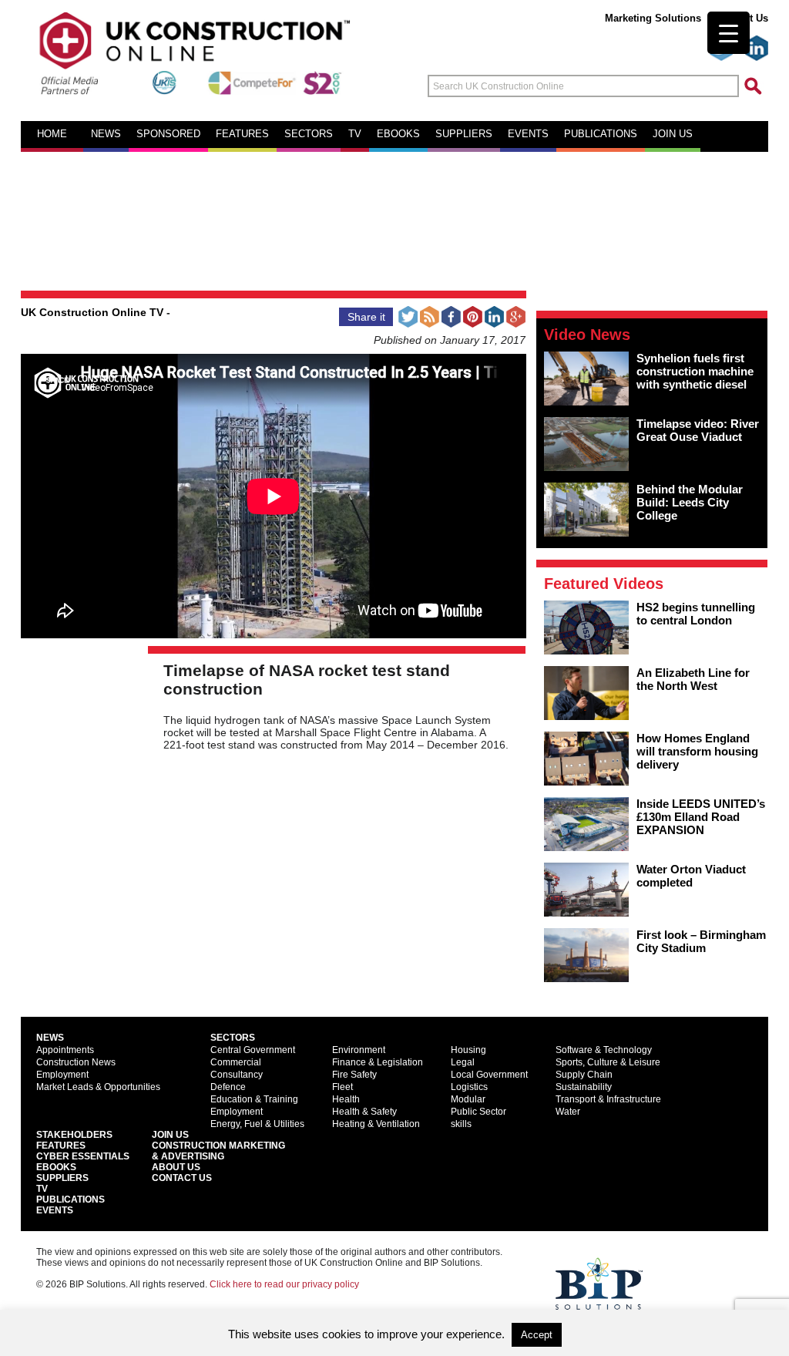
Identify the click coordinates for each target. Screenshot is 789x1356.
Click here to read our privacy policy (284, 1284)
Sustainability (584, 1087)
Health (346, 1099)
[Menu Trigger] (728, 33)
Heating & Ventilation (376, 1124)
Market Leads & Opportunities (98, 1087)
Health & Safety (364, 1111)
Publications (600, 134)
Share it (366, 317)
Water (568, 1111)
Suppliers (463, 134)
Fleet (342, 1087)
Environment (358, 1050)
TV (354, 134)
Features (242, 134)
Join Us (170, 1134)
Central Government (252, 1050)
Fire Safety (354, 1074)
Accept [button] (536, 1335)
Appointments (65, 1050)
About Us (176, 1167)
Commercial (235, 1062)
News (106, 134)
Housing (468, 1050)
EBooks (56, 1167)
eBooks (398, 134)
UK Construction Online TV (92, 312)
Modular (468, 1099)
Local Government (489, 1074)
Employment (62, 1074)
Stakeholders (74, 1134)
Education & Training (254, 1099)
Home (52, 134)
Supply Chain (584, 1074)
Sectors (308, 134)
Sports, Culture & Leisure (608, 1062)
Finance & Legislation (377, 1062)
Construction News (76, 1062)
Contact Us (182, 1178)
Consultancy (236, 1074)
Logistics (469, 1087)
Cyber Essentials (82, 1156)
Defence (228, 1087)
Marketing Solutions (653, 18)
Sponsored (168, 134)
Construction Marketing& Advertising (218, 1151)
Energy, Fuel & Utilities (257, 1124)
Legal (463, 1062)
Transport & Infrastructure (608, 1099)
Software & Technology (604, 1050)
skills (461, 1124)
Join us (673, 134)
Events (528, 134)
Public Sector (478, 1111)
